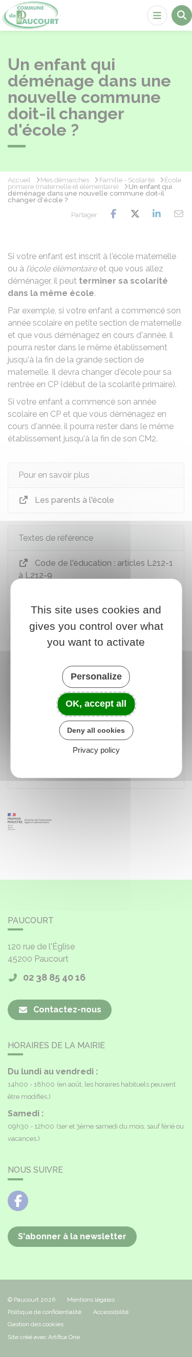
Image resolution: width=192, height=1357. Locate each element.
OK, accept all (96, 703)
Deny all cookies (96, 730)
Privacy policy (96, 750)
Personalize (96, 676)
